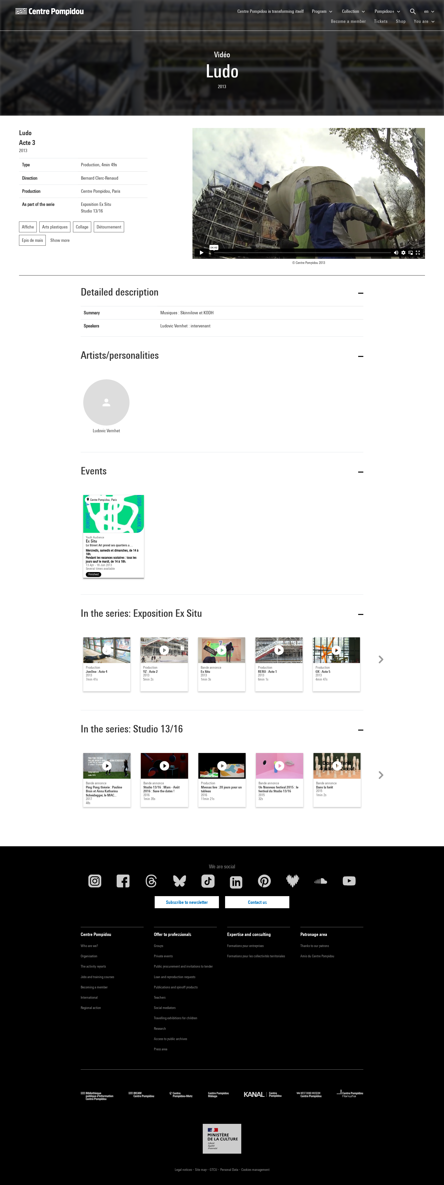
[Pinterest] (264, 882)
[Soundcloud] (321, 882)
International (89, 997)
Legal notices (184, 1170)
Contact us (257, 902)
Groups (158, 946)
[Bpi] (101, 1098)
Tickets (381, 21)
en (427, 11)
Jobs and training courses (97, 977)
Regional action (91, 1008)
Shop (403, 21)
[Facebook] (123, 882)
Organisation (89, 956)
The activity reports (93, 966)
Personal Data (229, 1170)
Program (320, 11)
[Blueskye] (179, 882)
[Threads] (151, 882)
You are (422, 21)
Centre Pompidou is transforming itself (272, 11)
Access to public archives (170, 1039)
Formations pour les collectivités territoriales (256, 956)
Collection (351, 11)
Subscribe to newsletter (187, 902)
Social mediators (164, 1008)
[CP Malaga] (222, 1098)
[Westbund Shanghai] (313, 1098)
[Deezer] (293, 882)
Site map (201, 1170)
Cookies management (255, 1170)
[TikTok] (208, 882)
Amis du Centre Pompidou (317, 956)
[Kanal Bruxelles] (266, 1098)
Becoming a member (94, 987)
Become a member (350, 21)
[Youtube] (349, 882)
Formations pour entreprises (245, 946)
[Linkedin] (236, 882)
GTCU (214, 1170)
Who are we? (89, 946)
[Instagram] (95, 882)
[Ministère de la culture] (222, 1139)
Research (160, 1028)
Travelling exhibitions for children (175, 1018)
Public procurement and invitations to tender (183, 966)
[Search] (413, 11)
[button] (222, 293)
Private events (163, 956)
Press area (160, 1049)
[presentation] (380, 659)
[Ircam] (145, 1098)
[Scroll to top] (432, 1173)
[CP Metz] (185, 1098)
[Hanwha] (350, 1098)
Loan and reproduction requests (174, 977)
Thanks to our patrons (314, 946)
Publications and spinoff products (176, 987)
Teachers (159, 997)
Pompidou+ (385, 11)
